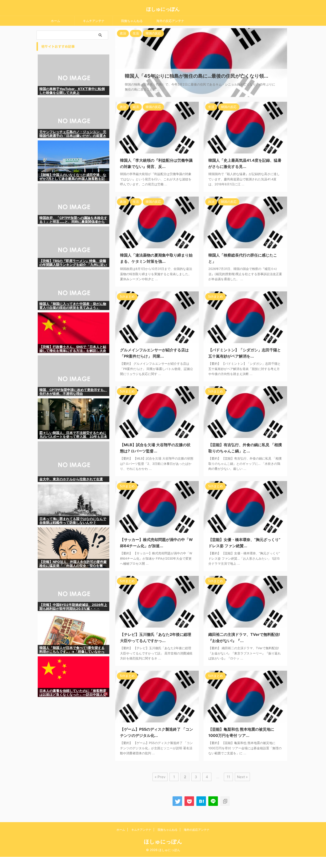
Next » (242, 777)
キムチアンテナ (94, 21)
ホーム (55, 21)
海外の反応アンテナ (170, 21)
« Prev (160, 777)
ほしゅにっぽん (163, 9)
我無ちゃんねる (132, 21)
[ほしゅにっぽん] (201, 801)
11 (228, 777)
